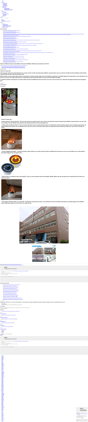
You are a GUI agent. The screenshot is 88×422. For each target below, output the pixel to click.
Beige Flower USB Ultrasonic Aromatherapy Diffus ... (10, 296)
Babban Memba (4, 5)
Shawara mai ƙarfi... (3, 313)
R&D (2, 10)
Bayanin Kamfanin (5, 3)
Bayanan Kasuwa (5, 6)
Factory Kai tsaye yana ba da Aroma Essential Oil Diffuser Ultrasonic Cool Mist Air (12, 264)
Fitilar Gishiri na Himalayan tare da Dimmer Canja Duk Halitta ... (10, 42)
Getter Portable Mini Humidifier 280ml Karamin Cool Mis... (9, 47)
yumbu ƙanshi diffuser (5, 24)
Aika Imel (1, 335)
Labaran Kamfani (5, 14)
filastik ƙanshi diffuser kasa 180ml (6, 26)
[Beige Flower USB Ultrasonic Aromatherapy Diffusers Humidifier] (10, 295)
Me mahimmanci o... (3, 321)
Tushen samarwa (5, 4)
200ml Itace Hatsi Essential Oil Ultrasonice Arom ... (10, 288)
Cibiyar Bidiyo (4, 15)
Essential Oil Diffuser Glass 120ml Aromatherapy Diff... (9, 58)
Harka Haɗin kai (5, 12)
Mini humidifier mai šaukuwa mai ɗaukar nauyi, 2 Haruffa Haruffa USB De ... (11, 51)
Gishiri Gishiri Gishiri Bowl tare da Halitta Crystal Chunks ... (9, 40)
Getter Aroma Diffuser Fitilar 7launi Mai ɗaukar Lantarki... (9, 49)
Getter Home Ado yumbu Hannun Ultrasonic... (8, 56)
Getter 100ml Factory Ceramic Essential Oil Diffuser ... (9, 60)
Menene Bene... (2, 325)
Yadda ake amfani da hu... (4, 317)
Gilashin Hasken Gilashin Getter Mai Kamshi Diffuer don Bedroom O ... (11, 35)
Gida (2, 19)
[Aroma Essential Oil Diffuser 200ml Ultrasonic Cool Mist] (9, 292)
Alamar (2, 11)
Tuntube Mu (3, 16)
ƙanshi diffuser (4, 7)
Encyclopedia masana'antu (6, 13)
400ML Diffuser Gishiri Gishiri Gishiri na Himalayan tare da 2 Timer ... (13, 299)
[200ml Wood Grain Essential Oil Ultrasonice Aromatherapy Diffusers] (10, 287)
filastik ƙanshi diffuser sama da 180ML (8, 9)
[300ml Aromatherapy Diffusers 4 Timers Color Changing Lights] (11, 284)
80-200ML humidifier (5, 27)
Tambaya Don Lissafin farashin (3, 308)
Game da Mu (3, 2)
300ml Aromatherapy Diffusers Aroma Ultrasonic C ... (10, 291)
